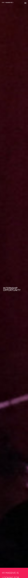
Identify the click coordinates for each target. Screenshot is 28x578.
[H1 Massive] (7, 2)
